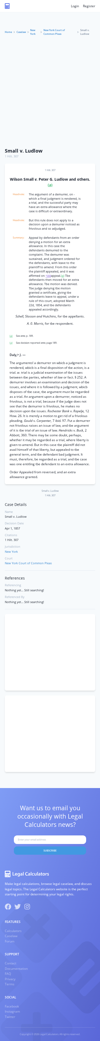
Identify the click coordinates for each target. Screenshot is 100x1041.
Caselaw (21, 32)
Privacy (10, 979)
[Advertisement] (50, 92)
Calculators (13, 931)
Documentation (16, 968)
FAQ (8, 973)
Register (89, 6)
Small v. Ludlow (23, 150)
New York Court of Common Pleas (54, 32)
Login (75, 6)
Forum (9, 941)
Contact (10, 963)
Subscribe (50, 850)
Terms (9, 984)
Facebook (12, 1006)
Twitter (10, 1016)
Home (8, 32)
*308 (48, 276)
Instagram (12, 1011)
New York (32, 32)
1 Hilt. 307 (11, 156)
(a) (50, 185)
